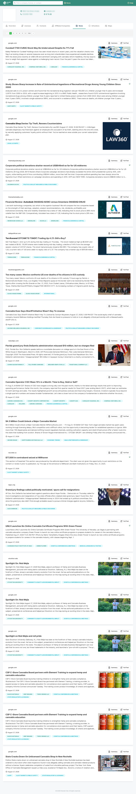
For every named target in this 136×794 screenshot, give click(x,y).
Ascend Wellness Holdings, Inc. (18, 328)
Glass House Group (32, 293)
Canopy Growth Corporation (38, 401)
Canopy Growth (59, 401)
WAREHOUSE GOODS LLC (15, 221)
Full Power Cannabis (35, 364)
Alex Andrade (12, 508)
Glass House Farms (14, 293)
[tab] (11, 26)
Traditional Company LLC (78, 364)
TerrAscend (11, 257)
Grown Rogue (12, 440)
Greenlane (31, 221)
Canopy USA (74, 401)
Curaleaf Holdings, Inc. (16, 67)
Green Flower (41, 546)
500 (29, 33)
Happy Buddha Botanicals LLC (32, 440)
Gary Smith (11, 106)
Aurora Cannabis (36, 404)
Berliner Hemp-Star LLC (56, 364)
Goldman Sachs (13, 184)
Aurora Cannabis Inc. (15, 401)
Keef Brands (28, 694)
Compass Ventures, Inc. (37, 67)
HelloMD (22, 404)
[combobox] (38, 3)
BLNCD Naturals (13, 694)
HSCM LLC (43, 221)
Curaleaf (54, 67)
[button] (130, 3)
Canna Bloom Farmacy (15, 364)
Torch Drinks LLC (43, 694)
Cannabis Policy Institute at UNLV (19, 546)
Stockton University (15, 582)
